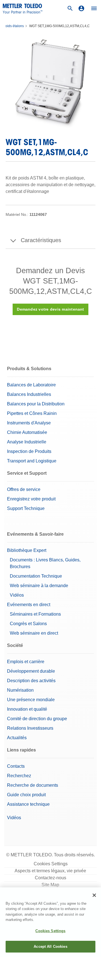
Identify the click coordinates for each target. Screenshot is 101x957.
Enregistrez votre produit (31, 499)
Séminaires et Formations (35, 614)
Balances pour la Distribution (36, 403)
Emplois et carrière (25, 661)
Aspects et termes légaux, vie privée (50, 870)
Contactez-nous (50, 877)
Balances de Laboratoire (31, 384)
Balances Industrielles (29, 394)
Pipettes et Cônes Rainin (32, 413)
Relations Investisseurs (30, 728)
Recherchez (19, 775)
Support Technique (26, 508)
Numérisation (20, 690)
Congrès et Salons (28, 623)
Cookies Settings (51, 863)
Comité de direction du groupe (37, 718)
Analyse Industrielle (26, 441)
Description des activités (31, 680)
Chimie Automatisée (27, 432)
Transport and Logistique (31, 461)
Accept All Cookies (50, 946)
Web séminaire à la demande (39, 585)
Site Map (50, 884)
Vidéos (17, 595)
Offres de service (23, 489)
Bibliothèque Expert (26, 550)
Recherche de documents (32, 785)
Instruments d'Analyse (29, 422)
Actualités (17, 737)
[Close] (94, 895)
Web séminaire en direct (34, 633)
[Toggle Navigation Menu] (94, 8)
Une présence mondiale (31, 699)
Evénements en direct (28, 604)
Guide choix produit (26, 794)
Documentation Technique (36, 576)
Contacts (16, 766)
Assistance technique (28, 804)
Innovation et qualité (27, 709)
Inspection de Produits (29, 451)
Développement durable (31, 671)
